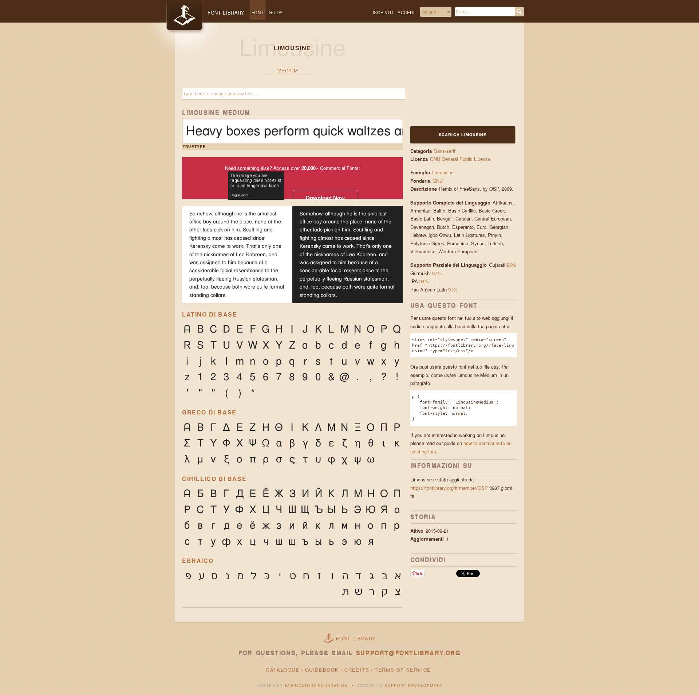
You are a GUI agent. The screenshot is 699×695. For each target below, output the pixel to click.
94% (424, 281)
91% (453, 289)
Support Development (413, 685)
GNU (438, 180)
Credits (356, 669)
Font (258, 12)
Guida (276, 12)
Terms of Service (403, 669)
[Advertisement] (455, 78)
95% (511, 264)
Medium (287, 70)
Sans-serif (444, 150)
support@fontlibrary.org (408, 653)
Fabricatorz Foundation (316, 685)
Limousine (443, 172)
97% (437, 273)
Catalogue (282, 669)
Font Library (356, 638)
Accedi (406, 12)
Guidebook (322, 669)
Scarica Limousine (462, 134)
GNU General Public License (460, 158)
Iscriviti (383, 12)
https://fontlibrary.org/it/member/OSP (449, 487)
